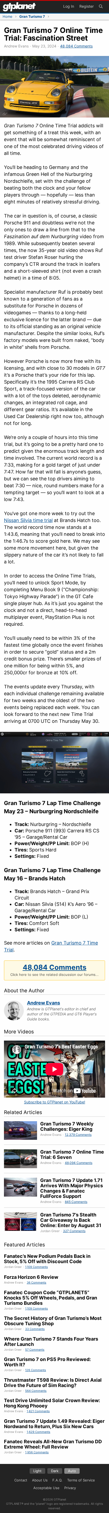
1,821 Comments (38, 1411)
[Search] (100, 6)
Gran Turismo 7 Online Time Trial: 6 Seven (72, 1154)
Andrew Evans (43, 1003)
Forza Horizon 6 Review (31, 1277)
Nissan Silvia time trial (28, 520)
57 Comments (34, 1349)
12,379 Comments (78, 1135)
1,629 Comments (38, 1432)
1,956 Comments (37, 1452)
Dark (54, 1471)
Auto (72, 1471)
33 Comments (35, 1329)
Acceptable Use (46, 1488)
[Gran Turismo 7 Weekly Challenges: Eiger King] (22, 1131)
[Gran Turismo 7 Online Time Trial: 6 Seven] (22, 1159)
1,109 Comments (36, 1267)
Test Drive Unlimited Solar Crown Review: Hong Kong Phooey (52, 1403)
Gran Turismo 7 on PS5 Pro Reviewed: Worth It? (47, 1362)
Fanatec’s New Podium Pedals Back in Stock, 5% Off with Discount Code (47, 1258)
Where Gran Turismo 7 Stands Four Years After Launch (51, 1341)
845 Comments (76, 1202)
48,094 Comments (78, 1163)
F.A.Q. (57, 1480)
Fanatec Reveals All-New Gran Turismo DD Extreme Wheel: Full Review (53, 1444)
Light (37, 1471)
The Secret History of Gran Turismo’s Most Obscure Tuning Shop (53, 1320)
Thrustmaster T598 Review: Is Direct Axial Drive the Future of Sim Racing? (53, 1382)
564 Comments (36, 1391)
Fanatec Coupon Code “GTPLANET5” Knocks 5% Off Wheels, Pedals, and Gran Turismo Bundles (50, 1298)
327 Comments (74, 1231)
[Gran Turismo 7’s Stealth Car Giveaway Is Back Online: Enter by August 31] (22, 1222)
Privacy (70, 1488)
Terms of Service (81, 1480)
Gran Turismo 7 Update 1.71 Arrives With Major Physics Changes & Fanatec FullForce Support (71, 1188)
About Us (40, 1480)
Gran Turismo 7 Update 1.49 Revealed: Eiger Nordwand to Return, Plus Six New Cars (54, 1423)
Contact (20, 1480)
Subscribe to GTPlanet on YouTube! (54, 1102)
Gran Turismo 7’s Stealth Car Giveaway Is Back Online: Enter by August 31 (70, 1220)
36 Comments (36, 1282)
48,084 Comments (76, 46)
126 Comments (35, 1370)
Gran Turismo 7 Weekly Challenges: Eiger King (67, 1126)
